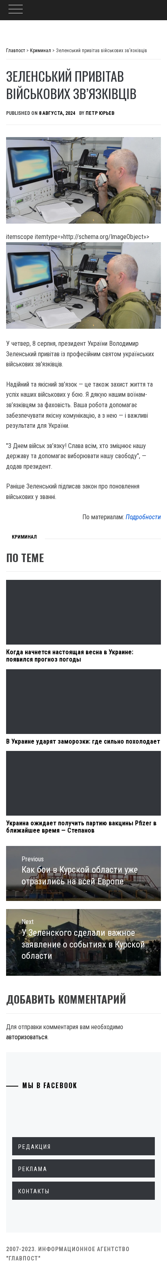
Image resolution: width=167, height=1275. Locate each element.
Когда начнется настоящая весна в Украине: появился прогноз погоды (69, 655)
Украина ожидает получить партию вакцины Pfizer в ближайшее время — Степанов (81, 826)
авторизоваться (26, 1037)
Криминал (24, 537)
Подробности (143, 517)
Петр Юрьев (100, 113)
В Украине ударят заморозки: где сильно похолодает (83, 741)
